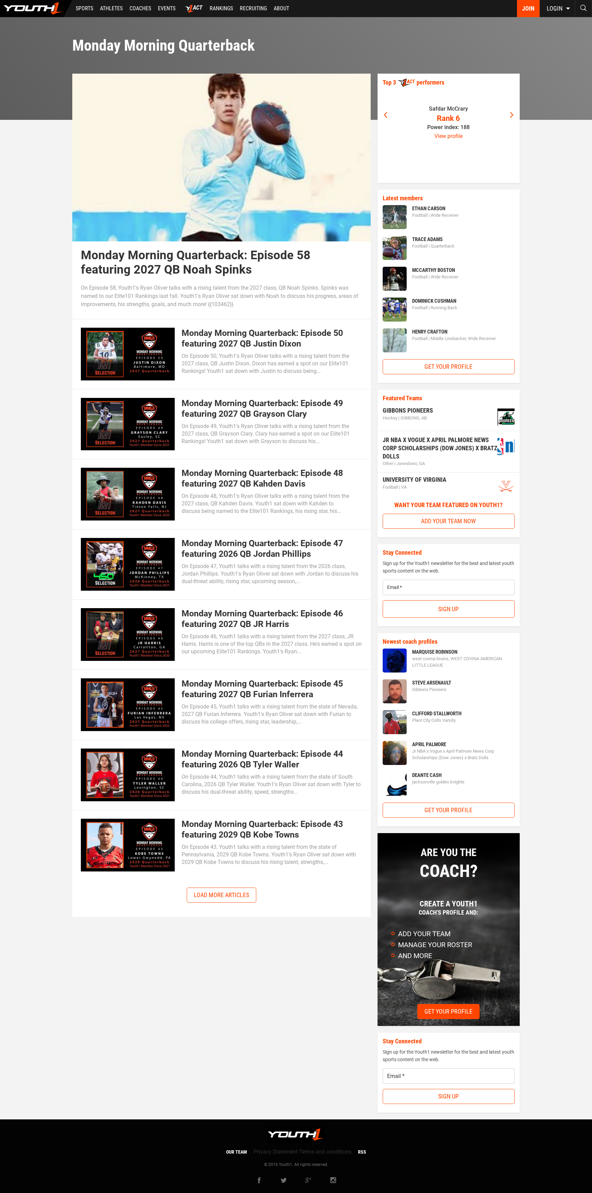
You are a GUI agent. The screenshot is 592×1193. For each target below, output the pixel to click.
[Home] (36, 8)
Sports (84, 8)
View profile (448, 136)
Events (166, 8)
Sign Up (448, 609)
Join (528, 8)
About (281, 8)
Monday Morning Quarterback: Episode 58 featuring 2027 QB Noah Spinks (195, 262)
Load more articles (221, 895)
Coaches (140, 8)
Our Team (236, 1152)
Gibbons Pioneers (408, 410)
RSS (362, 1152)
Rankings (221, 8)
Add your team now (448, 521)
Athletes (111, 8)
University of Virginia (414, 479)
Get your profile (448, 366)
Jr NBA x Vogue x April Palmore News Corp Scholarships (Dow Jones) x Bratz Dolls (440, 448)
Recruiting (253, 8)
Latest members (403, 198)
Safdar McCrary (448, 108)
